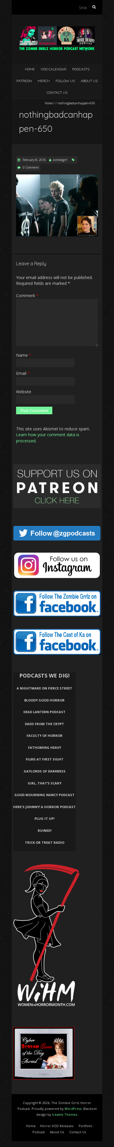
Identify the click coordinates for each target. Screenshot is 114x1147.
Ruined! (44, 830)
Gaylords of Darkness (44, 771)
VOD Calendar (53, 69)
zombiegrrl (60, 160)
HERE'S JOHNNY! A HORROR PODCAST (44, 807)
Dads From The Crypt (44, 724)
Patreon (24, 81)
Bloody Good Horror (44, 700)
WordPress (73, 1108)
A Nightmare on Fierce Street (44, 688)
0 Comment (31, 167)
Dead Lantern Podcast (44, 712)
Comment (27, 295)
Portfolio (85, 1126)
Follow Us (65, 81)
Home (30, 69)
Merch (44, 81)
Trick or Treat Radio (44, 842)
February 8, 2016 (34, 160)
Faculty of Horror (45, 735)
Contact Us (57, 92)
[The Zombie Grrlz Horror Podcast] (57, 29)
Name (23, 355)
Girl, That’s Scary (44, 783)
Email (23, 373)
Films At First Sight (44, 759)
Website (23, 391)
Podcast (38, 1132)
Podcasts (80, 69)
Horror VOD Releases (56, 1126)
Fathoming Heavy (44, 747)
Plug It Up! (44, 818)
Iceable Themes (64, 1114)
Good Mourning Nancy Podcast (44, 795)
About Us (89, 81)
